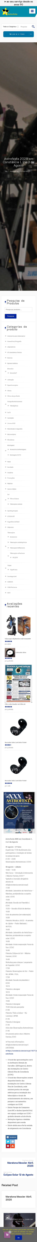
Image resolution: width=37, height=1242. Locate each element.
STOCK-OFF (11, 516)
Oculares (10, 472)
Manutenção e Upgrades (14, 429)
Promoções (11, 478)
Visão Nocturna (12, 587)
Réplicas (10, 483)
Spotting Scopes (12, 511)
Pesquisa (10, 316)
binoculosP (13, 373)
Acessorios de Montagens (18, 449)
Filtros (9, 390)
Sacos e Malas (11, 489)
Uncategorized (11, 576)
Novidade (10, 467)
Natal (9, 461)
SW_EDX (15, 557)
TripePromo (13, 570)
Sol (8, 494)
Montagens (10, 445)
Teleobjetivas (14, 406)
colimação (10, 380)
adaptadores (11, 347)
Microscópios (11, 434)
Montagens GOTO (15, 455)
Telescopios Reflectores (17, 548)
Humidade (10, 418)
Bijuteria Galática (12, 363)
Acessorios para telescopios (16, 336)
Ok (18, 1238)
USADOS (10, 582)
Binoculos (10, 369)
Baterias (9, 358)
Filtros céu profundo (13, 396)
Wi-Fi (8, 593)
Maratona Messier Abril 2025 (19, 1198)
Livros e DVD (11, 423)
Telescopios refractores (17, 553)
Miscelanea (10, 440)
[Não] (34, 1235)
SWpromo (10, 527)
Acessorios (13, 537)
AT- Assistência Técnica (14, 352)
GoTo (9, 412)
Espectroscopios (12, 385)
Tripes (9, 565)
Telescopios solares (16, 504)
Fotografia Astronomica (14, 401)
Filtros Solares (14, 499)
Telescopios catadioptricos (18, 542)
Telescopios (11, 532)
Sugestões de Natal (13, 522)
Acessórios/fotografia (14, 341)
